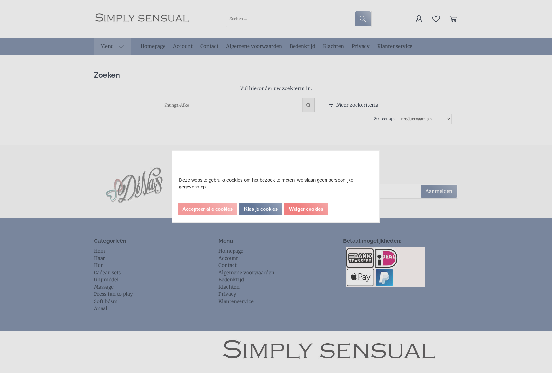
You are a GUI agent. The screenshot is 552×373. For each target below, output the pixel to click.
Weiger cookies (306, 209)
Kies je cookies (261, 209)
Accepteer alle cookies (207, 209)
